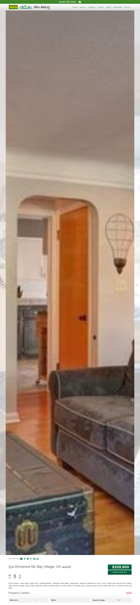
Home (75, 7)
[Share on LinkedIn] (37, 558)
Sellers (108, 7)
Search (82, 7)
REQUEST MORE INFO (120, 572)
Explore (91, 7)
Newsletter (117, 7)
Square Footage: (99, 600)
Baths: (53, 600)
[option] (70, 282)
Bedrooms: (14, 600)
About (127, 7)
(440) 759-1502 (68, 1)
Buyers (101, 7)
